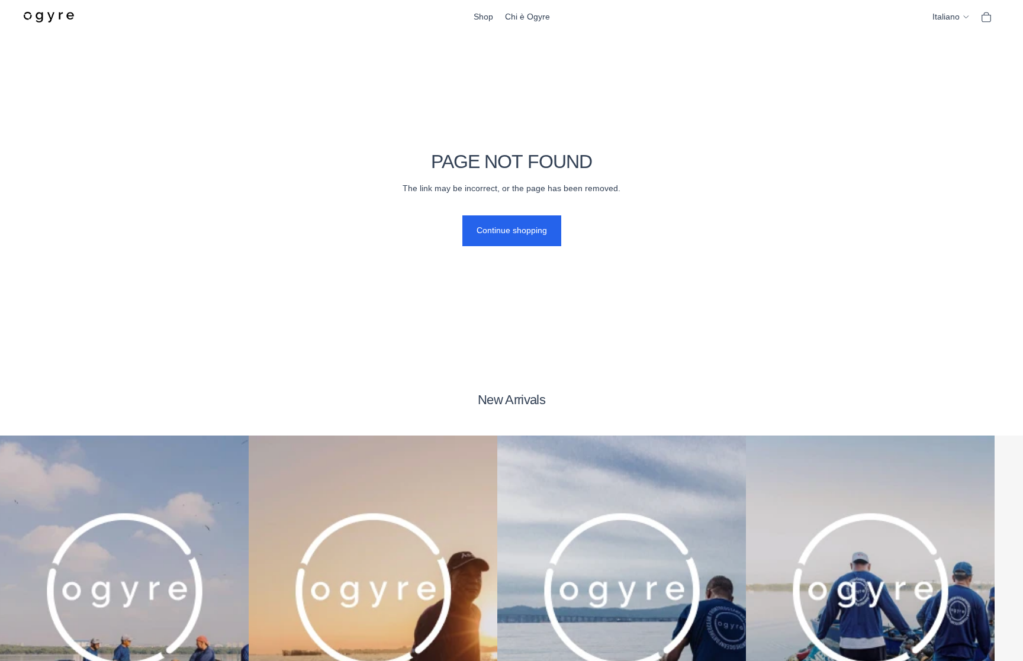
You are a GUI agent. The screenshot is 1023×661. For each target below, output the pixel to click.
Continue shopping (512, 230)
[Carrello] (986, 17)
